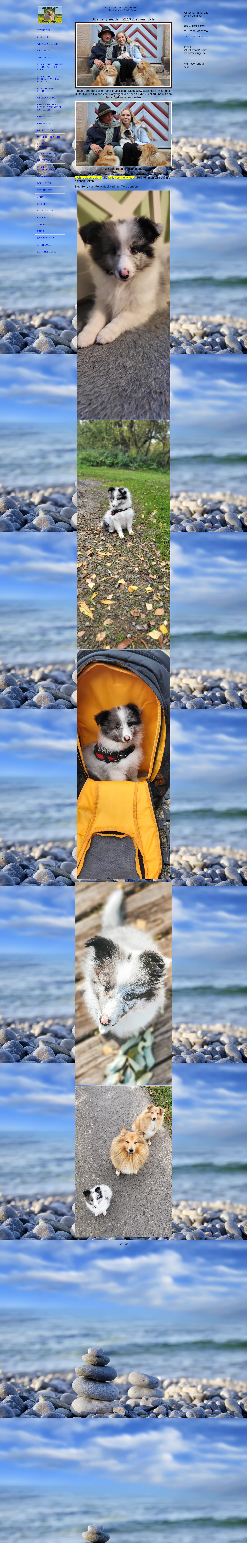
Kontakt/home (46, 251)
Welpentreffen (47, 130)
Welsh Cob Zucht (48, 160)
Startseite (43, 30)
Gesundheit (44, 190)
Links (40, 231)
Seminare (43, 224)
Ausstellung (45, 210)
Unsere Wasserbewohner (48, 168)
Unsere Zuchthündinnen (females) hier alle (48, 79)
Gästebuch (44, 245)
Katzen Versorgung (45, 145)
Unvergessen (45, 176)
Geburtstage (45, 57)
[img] (50, 14)
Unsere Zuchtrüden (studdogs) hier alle (50, 67)
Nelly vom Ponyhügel (121, 177)
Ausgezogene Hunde (45, 89)
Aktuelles (44, 50)
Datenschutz (45, 238)
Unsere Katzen (46, 153)
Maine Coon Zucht (48, 137)
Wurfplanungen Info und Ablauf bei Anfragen (49, 107)
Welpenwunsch (47, 97)
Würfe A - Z (43, 123)
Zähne (41, 197)
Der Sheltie (44, 183)
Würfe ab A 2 (45, 116)
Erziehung (43, 217)
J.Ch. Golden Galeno (88, 177)
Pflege (41, 204)
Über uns (43, 37)
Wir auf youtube (47, 44)
